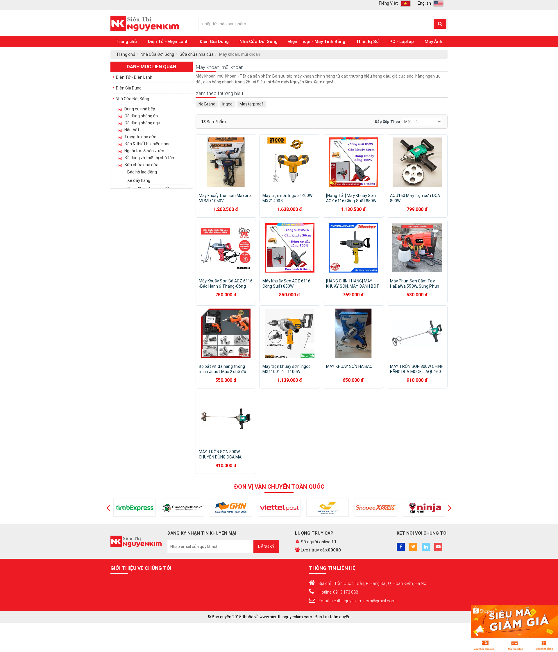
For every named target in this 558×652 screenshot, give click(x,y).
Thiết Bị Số (367, 41)
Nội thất (131, 130)
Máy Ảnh (433, 41)
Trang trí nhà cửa (140, 137)
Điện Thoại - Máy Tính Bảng (316, 41)
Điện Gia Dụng (214, 41)
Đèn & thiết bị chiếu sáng (147, 143)
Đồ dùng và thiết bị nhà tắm (150, 157)
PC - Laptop (401, 41)
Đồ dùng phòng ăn (141, 116)
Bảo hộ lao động (142, 172)
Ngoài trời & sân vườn (144, 150)
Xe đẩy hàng (138, 180)
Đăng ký (266, 546)
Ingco (227, 104)
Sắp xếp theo (387, 121)
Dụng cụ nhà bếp (139, 109)
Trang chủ (126, 41)
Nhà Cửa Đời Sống (258, 41)
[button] (108, 507)
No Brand (206, 104)
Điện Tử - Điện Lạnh (168, 41)
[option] (134, 508)
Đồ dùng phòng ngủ (142, 123)
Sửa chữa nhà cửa (197, 54)
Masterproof (251, 104)
